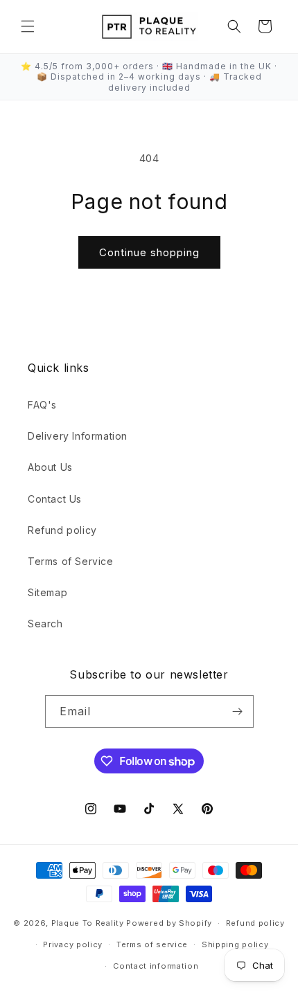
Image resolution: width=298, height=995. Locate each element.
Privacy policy (73, 944)
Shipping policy (235, 944)
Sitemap (47, 592)
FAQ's (42, 405)
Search (45, 623)
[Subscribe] (237, 711)
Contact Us (55, 499)
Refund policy (62, 530)
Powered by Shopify (169, 923)
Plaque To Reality (87, 923)
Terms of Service (71, 561)
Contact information (155, 966)
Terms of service (152, 944)
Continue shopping (149, 252)
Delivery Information (78, 436)
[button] (27, 26)
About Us (50, 467)
